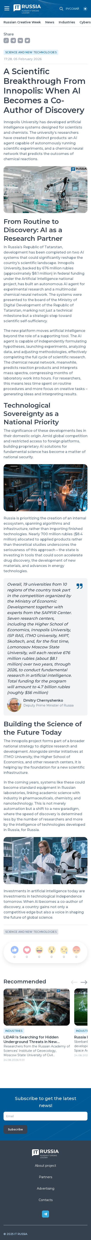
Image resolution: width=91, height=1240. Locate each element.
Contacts (46, 1200)
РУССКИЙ (72, 8)
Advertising (45, 1188)
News (49, 22)
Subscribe (15, 1129)
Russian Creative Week (22, 22)
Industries (67, 22)
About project (45, 1166)
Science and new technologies (31, 52)
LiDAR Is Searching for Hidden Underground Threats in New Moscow (31, 1039)
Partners (45, 1177)
